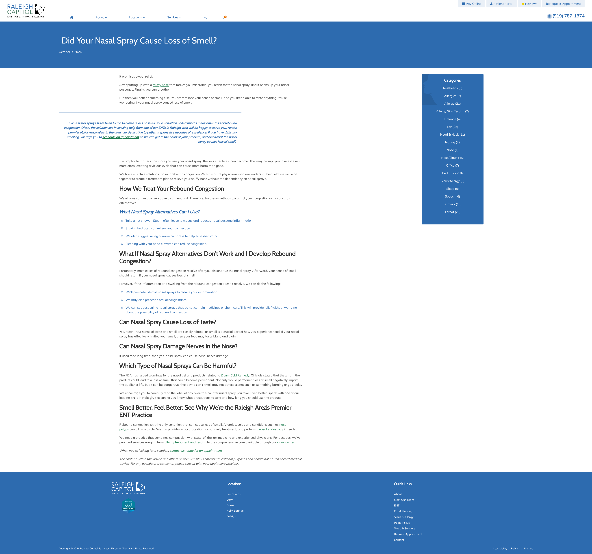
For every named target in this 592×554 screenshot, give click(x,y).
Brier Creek (233, 494)
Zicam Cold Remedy (235, 375)
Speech (450, 196)
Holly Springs (235, 510)
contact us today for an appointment (196, 450)
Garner (231, 505)
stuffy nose (161, 85)
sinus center (285, 442)
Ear (449, 127)
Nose (450, 150)
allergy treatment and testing (185, 442)
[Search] (205, 17)
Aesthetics (450, 88)
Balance (450, 119)
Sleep (450, 189)
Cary (229, 499)
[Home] (71, 17)
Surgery (449, 204)
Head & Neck (449, 134)
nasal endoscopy (271, 429)
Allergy (449, 103)
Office (450, 165)
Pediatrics (449, 173)
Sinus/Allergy (450, 181)
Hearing (449, 142)
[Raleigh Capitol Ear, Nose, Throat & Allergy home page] (26, 11)
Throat (449, 212)
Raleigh (231, 516)
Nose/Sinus (449, 158)
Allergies (450, 96)
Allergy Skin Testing (450, 111)
